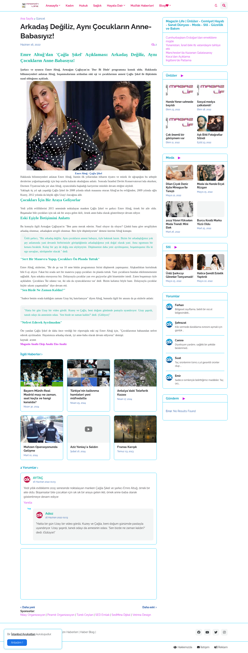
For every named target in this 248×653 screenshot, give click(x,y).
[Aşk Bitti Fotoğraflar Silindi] (210, 123)
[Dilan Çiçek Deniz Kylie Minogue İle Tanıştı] (179, 173)
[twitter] (216, 632)
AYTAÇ (38, 478)
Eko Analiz (60, 344)
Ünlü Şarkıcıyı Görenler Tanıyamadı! (179, 275)
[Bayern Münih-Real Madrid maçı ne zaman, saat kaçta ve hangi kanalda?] (42, 372)
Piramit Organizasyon (60, 614)
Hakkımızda (184, 647)
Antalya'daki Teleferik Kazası (132, 392)
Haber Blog (87, 632)
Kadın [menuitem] (70, 5)
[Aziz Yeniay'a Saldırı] (88, 429)
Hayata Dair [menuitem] (115, 5)
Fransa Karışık (127, 447)
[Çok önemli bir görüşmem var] (179, 123)
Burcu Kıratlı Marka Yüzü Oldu (209, 222)
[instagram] (224, 632)
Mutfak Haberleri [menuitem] (142, 5)
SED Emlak (102, 614)
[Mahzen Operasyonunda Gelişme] (42, 429)
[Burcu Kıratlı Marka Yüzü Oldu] (210, 209)
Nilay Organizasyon (32, 614)
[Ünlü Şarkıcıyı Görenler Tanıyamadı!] (179, 262)
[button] (216, 5)
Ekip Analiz (46, 344)
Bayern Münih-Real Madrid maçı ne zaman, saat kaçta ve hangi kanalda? (40, 396)
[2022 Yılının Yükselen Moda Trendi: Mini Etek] (179, 209)
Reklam (222, 647)
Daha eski (148, 607)
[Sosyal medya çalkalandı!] (210, 90)
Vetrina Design (142, 614)
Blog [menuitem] (162, 5)
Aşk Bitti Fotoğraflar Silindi (209, 136)
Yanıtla (28, 502)
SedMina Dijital (121, 614)
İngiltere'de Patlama (178, 60)
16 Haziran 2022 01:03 (44, 481)
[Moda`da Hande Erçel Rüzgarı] (210, 173)
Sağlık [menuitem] (97, 5)
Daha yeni (28, 607)
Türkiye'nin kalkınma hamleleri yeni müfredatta (84, 394)
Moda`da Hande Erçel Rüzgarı (210, 185)
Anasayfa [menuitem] (52, 5)
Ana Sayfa (26, 18)
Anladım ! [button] (17, 642)
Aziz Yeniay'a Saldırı (84, 447)
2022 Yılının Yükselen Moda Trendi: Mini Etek (179, 224)
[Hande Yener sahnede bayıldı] (179, 90)
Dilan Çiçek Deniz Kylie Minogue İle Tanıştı (177, 187)
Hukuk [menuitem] (83, 5)
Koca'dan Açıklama (178, 56)
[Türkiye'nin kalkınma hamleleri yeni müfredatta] (88, 372)
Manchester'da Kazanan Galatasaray (189, 52)
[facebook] (198, 632)
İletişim (204, 647)
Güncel (40, 18)
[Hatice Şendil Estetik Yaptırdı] (210, 262)
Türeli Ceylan (85, 614)
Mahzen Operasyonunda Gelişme (41, 449)
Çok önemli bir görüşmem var (175, 136)
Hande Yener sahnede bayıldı (179, 103)
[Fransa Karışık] (135, 429)
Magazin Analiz (29, 344)
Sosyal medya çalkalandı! (206, 103)
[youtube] (207, 632)
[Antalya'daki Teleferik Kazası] (135, 372)
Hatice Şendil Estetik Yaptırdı (210, 275)
